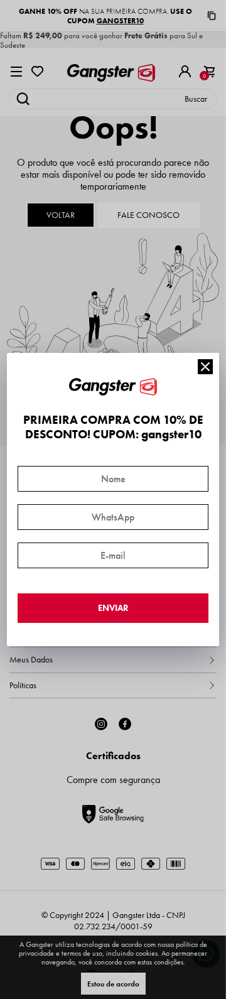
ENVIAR (113, 608)
